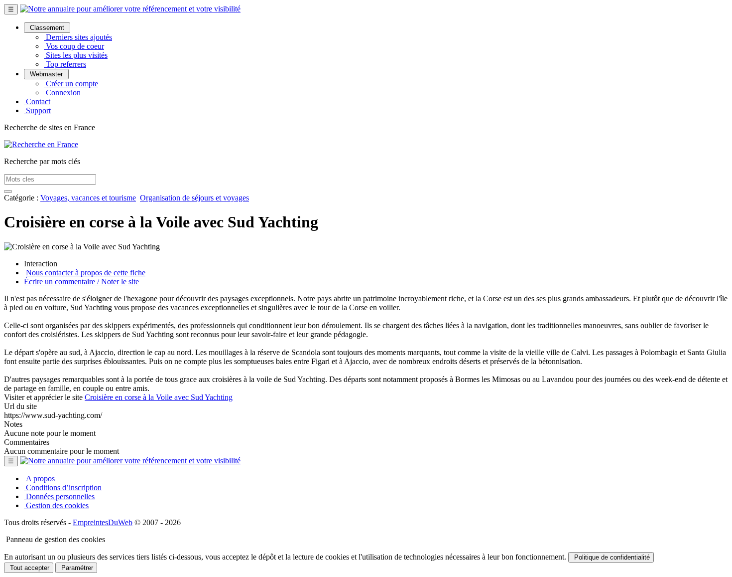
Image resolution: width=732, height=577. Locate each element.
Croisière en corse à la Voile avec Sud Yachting (159, 397)
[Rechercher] (8, 191)
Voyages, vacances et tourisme (88, 197)
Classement (47, 27)
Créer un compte (71, 83)
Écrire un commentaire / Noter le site (81, 281)
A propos (39, 478)
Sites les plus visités (76, 55)
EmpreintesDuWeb (102, 522)
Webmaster (46, 74)
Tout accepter (28, 568)
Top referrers (65, 64)
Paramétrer (76, 568)
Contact (37, 101)
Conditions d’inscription (63, 487)
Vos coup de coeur (74, 46)
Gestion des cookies (56, 505)
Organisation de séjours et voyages (194, 197)
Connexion (62, 92)
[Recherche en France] (41, 144)
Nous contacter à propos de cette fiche (85, 272)
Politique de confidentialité (611, 557)
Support (37, 110)
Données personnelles (59, 496)
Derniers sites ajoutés (78, 37)
